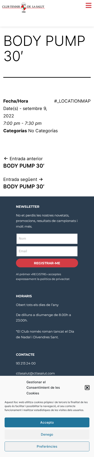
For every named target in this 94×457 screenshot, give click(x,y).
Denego (47, 434)
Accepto (47, 422)
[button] (87, 387)
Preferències (47, 446)
